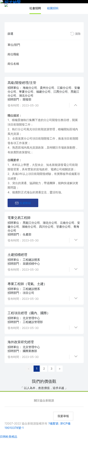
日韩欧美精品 (8, 436)
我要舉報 (63, 416)
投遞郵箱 (25, 203)
